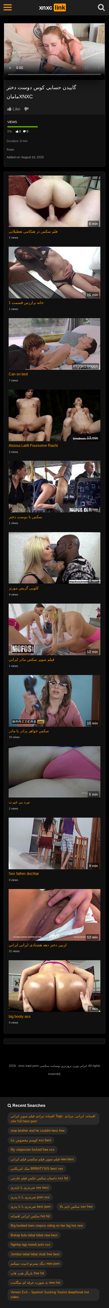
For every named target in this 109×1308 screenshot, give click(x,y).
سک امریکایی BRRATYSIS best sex (37, 1168)
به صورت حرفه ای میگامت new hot (35, 1282)
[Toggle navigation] (7, 7)
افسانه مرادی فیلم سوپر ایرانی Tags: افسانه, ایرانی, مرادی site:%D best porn (53, 1118)
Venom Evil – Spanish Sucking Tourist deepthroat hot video (50, 1294)
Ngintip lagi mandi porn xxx (30, 1244)
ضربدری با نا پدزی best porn (31, 1206)
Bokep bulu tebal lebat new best (34, 1235)
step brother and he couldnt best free (38, 1130)
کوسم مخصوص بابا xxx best (31, 1140)
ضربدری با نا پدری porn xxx (30, 1197)
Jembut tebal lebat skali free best (35, 1254)
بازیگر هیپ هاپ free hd (27, 1273)
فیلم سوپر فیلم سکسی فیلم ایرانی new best (42, 1159)
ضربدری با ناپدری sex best (30, 1187)
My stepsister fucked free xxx (33, 1149)
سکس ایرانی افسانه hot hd (30, 1216)
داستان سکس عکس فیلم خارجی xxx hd (39, 1178)
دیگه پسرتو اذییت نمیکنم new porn (35, 1263)
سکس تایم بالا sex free (76, 1206)
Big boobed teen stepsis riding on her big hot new (47, 1225)
